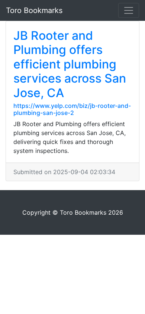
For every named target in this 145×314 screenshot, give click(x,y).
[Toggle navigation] (128, 10)
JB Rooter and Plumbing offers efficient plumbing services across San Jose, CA (69, 64)
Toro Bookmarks (34, 10)
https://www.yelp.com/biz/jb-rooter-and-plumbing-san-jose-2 (72, 109)
